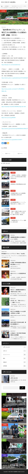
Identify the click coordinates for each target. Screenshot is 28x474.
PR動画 (4, 455)
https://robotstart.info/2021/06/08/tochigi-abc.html (14, 106)
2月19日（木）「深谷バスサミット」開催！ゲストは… (17, 301)
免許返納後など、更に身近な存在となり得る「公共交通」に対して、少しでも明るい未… (18, 306)
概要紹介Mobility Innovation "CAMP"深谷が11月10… (18, 316)
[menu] (26, 2)
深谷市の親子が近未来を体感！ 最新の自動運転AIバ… (18, 323)
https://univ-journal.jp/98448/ (9, 117)
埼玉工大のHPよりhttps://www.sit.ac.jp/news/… (15, 267)
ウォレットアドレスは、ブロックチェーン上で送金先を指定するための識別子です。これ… (14, 256)
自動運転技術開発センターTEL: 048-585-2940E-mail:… (18, 381)
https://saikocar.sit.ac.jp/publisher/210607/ (12, 139)
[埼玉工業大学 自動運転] (11, 2)
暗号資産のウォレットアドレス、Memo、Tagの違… (13, 253)
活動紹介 (14, 362)
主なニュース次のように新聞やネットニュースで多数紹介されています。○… (18, 338)
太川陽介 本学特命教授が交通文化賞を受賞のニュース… (18, 263)
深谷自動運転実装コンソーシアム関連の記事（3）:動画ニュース (18, 203)
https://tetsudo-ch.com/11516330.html (11, 64)
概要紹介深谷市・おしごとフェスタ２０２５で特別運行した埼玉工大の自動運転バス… (18, 328)
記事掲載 (5, 148)
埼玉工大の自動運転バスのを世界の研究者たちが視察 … (18, 312)
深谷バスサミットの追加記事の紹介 (18, 274)
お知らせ (14, 350)
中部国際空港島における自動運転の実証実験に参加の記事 (18, 194)
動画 (14, 358)
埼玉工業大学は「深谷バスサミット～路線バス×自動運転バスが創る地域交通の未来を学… (18, 295)
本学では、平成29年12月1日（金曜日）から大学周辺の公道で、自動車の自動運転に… (18, 243)
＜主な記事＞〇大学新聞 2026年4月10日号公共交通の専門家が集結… (18, 278)
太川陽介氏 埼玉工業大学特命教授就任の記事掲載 (18, 334)
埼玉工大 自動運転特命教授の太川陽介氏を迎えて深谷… (18, 290)
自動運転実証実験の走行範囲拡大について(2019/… (18, 238)
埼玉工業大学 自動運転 (12, 471)
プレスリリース (14, 354)
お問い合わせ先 (6, 163)
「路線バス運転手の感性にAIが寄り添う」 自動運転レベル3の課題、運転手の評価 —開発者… (18, 213)
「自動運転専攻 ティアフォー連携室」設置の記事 (18, 221)
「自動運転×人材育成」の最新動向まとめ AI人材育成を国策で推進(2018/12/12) (18, 177)
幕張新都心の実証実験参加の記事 (18, 184)
